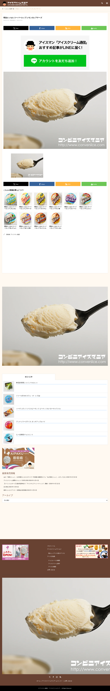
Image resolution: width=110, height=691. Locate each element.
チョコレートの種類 (54, 560)
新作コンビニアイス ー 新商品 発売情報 (15, 490)
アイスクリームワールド (54, 549)
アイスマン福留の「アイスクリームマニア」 (50, 688)
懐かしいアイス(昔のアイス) (56, 553)
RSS (60, 677)
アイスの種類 (52, 566)
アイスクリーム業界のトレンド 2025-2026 (16, 480)
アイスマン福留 (15, 234)
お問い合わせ (51, 570)
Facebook (53, 677)
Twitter (49, 677)
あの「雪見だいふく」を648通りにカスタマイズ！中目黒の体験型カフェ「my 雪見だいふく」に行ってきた (35, 477)
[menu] (107, 3)
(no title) (6, 487)
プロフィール (51, 546)
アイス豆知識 (51, 556)
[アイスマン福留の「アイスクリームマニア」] (15, 3)
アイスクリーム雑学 (54, 563)
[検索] (102, 3)
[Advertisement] (55, 254)
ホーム (38, 681)
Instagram (57, 677)
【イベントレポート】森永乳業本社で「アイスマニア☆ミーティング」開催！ (26, 483)
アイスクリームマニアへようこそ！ (52, 681)
